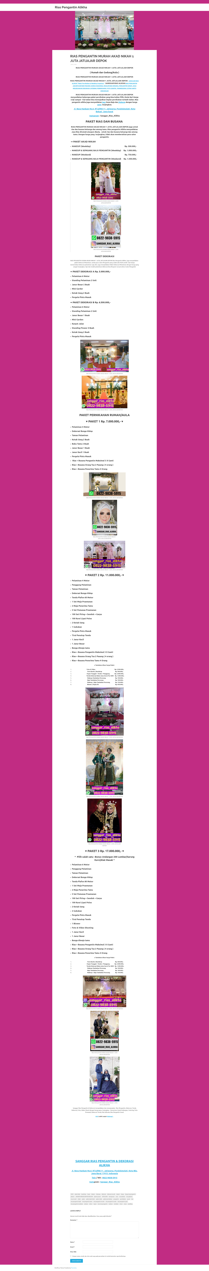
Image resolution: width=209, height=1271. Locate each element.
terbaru (111, 1204)
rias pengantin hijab (76, 1201)
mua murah (73, 1199)
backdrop (83, 1194)
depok (118, 1194)
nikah (79, 1199)
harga (122, 1194)
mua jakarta (129, 1196)
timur (121, 1204)
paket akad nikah (90, 1199)
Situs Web (73, 1252)
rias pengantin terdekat (77, 1204)
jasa (104, 102)
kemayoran (111, 1196)
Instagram (94, 115)
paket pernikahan (107, 1199)
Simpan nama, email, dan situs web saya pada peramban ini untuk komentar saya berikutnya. (99, 1256)
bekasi (93, 1194)
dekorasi (104, 1194)
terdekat (116, 1204)
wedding (130, 1204)
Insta (91, 1182)
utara (125, 1204)
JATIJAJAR (105, 1196)
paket (83, 1199)
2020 (72, 1194)
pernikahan (123, 1199)
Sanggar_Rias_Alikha (110, 1182)
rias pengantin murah (98, 1201)
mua (117, 1196)
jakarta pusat (97, 1196)
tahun (90, 1204)
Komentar (73, 1220)
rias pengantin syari (123, 1201)
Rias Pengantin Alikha (71, 7)
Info (97, 1116)
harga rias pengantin (130, 1194)
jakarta (72, 1196)
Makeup (121, 102)
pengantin (116, 1199)
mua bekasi (122, 1196)
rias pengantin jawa (87, 1201)
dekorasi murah (111, 1194)
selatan (86, 1204)
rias (132, 1199)
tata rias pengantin (102, 1204)
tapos (95, 1204)
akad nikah (77, 1194)
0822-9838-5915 (109, 1177)
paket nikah (99, 1199)
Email (72, 1247)
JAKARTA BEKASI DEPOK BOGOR (84, 1196)
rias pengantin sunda (111, 1201)
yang (99, 105)
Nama (72, 1242)
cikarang (98, 1194)
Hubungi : (110, 1116)
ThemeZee (73, 1268)
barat (88, 1194)
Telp (94, 1177)
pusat (128, 1199)
